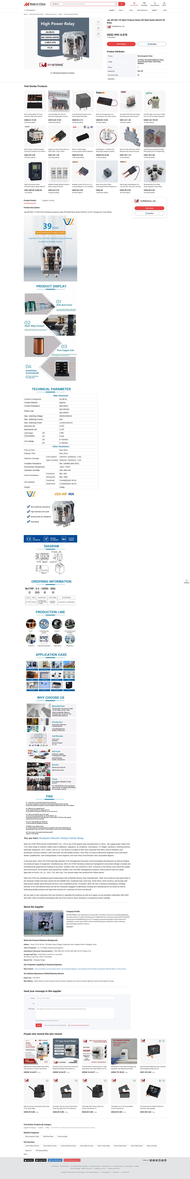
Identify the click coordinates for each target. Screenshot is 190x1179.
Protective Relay (62, 1136)
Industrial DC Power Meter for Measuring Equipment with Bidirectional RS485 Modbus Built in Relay (123, 1069)
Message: (32, 1009)
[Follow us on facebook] (151, 1160)
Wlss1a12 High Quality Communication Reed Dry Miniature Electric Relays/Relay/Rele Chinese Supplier (83, 150)
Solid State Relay (48, 1136)
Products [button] (55, 4)
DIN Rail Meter (110, 969)
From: (33, 998)
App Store (29, 1160)
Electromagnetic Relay (71, 14)
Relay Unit (28, 1150)
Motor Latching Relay (64, 969)
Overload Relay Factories (68, 1146)
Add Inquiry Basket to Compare (63, 73)
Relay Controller (152, 1146)
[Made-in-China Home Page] (34, 4)
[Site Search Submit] (121, 4)
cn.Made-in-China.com (114, 1168)
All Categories (30, 10)
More (25, 1154)
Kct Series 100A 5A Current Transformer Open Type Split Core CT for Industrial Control (65, 1108)
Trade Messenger (55, 1160)
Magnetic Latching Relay (79, 969)
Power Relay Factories (32, 1146)
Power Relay (92, 969)
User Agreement (106, 1172)
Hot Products (54, 1166)
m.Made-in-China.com (100, 1168)
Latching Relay (51, 969)
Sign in (164, 5)
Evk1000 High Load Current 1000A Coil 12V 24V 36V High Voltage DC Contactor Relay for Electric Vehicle (154, 115)
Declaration (116, 1172)
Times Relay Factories (50, 1146)
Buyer (121, 10)
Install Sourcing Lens (73, 1160)
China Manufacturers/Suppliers (79, 1166)
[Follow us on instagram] (157, 1160)
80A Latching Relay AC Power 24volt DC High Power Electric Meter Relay (33, 115)
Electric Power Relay (103, 1146)
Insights (137, 1166)
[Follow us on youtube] (159, 1160)
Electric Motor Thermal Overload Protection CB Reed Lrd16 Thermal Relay (34, 150)
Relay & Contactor (51, 14)
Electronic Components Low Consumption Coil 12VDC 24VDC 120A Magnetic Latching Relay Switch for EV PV (106, 115)
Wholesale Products (95, 1166)
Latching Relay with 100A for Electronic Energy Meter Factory (58, 115)
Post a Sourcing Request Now (78, 1025)
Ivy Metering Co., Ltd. (118, 26)
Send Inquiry (121, 44)
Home (25, 14)
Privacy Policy (125, 1172)
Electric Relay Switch (120, 1146)
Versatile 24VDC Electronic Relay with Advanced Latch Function (130, 115)
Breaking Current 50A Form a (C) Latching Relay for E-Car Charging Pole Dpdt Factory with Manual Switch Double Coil (82, 185)
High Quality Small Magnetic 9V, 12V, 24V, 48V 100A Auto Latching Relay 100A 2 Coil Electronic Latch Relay (130, 185)
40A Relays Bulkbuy (42, 1150)
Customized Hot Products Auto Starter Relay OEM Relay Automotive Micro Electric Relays (82, 115)
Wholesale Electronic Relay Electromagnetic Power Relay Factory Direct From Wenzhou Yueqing (153, 185)
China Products (64, 1166)
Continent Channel (118, 1166)
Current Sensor (121, 969)
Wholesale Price (106, 1166)
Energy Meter (101, 969)
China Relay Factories (86, 1146)
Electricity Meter (40, 969)
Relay (60, 14)
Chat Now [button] (153, 44)
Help (131, 10)
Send (38, 1025)
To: (34, 1003)
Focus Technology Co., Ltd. (81, 1172)
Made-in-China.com (86, 1168)
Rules (165, 10)
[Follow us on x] (154, 1160)
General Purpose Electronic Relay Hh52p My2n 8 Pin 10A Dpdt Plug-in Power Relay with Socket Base (155, 150)
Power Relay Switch (137, 1146)
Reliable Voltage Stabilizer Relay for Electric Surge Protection (59, 185)
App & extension (142, 10)
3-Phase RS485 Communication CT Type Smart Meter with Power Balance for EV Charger (94, 1069)
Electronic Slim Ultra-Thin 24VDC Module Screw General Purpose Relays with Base (130, 150)
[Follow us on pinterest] (162, 1160)
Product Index (129, 1166)
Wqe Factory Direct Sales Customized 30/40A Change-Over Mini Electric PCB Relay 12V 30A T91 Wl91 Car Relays (106, 185)
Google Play (41, 1160)
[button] (116, 4)
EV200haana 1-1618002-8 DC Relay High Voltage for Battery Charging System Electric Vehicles (106, 150)
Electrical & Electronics (36, 14)
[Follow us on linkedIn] (165, 1160)
